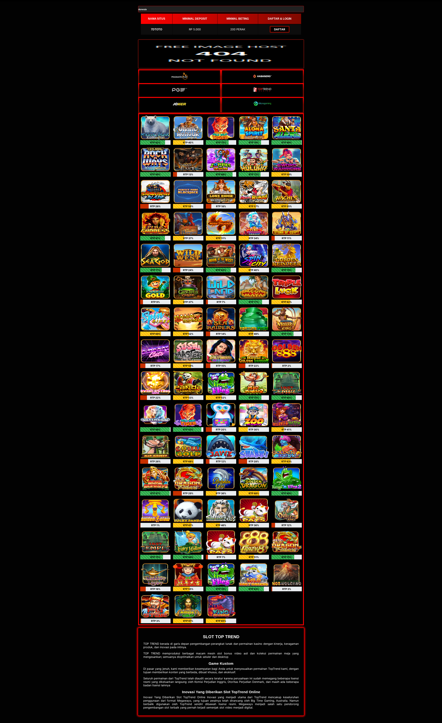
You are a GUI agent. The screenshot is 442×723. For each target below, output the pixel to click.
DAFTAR (279, 29)
